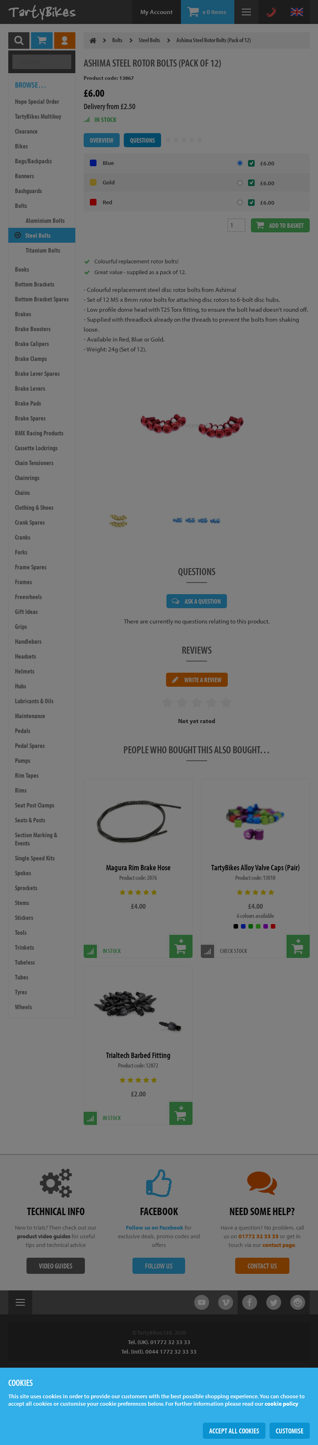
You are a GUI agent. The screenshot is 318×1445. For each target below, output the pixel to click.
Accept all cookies (234, 1430)
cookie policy (281, 1403)
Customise (290, 1430)
